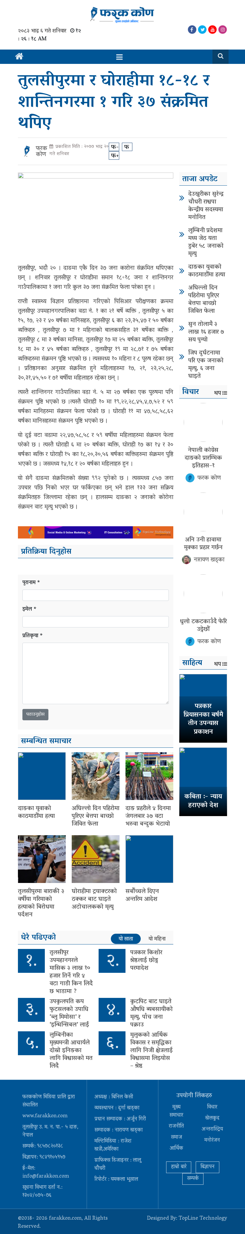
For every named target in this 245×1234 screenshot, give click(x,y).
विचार (212, 1107)
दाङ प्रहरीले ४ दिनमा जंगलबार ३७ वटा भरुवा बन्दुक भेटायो (148, 816)
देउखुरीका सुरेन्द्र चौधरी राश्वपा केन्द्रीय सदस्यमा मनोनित (205, 206)
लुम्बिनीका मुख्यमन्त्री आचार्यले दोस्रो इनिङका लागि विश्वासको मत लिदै (71, 1051)
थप (217, 393)
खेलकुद (212, 1118)
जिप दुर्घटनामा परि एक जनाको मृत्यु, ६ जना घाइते (205, 364)
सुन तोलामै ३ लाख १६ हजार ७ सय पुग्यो (206, 332)
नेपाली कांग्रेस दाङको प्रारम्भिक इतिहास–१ (203, 458)
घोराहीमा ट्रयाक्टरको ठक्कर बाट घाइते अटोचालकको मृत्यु (94, 899)
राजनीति (176, 1126)
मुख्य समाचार (176, 1111)
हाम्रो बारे (178, 1167)
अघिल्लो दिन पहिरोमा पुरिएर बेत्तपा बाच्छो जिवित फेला (96, 816)
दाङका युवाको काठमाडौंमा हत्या (36, 812)
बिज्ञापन (207, 1167)
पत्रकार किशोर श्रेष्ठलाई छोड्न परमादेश (146, 960)
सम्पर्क (193, 1179)
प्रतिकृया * (32, 636)
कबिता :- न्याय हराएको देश (203, 801)
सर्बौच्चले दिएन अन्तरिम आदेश (142, 895)
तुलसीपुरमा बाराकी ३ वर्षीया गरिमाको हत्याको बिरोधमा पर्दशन (41, 903)
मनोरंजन (212, 1140)
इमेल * (29, 610)
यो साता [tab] (126, 939)
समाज (176, 1138)
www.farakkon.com (45, 1116)
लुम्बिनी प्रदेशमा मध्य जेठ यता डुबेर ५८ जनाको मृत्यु (205, 242)
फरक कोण (41, 151)
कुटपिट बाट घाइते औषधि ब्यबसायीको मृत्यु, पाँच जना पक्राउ (151, 1013)
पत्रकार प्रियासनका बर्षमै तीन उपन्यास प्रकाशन (203, 719)
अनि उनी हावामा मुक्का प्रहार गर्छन (203, 543)
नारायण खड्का (209, 560)
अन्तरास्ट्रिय (212, 1129)
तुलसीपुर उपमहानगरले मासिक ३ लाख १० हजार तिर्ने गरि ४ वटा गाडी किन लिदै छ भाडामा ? (71, 972)
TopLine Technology (203, 1219)
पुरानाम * (31, 583)
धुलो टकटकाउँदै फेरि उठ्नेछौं (203, 625)
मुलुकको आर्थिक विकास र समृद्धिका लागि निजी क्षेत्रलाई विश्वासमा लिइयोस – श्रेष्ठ (151, 1051)
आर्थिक (176, 1149)
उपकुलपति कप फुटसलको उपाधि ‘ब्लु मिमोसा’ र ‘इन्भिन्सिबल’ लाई (69, 1013)
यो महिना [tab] (157, 939)
